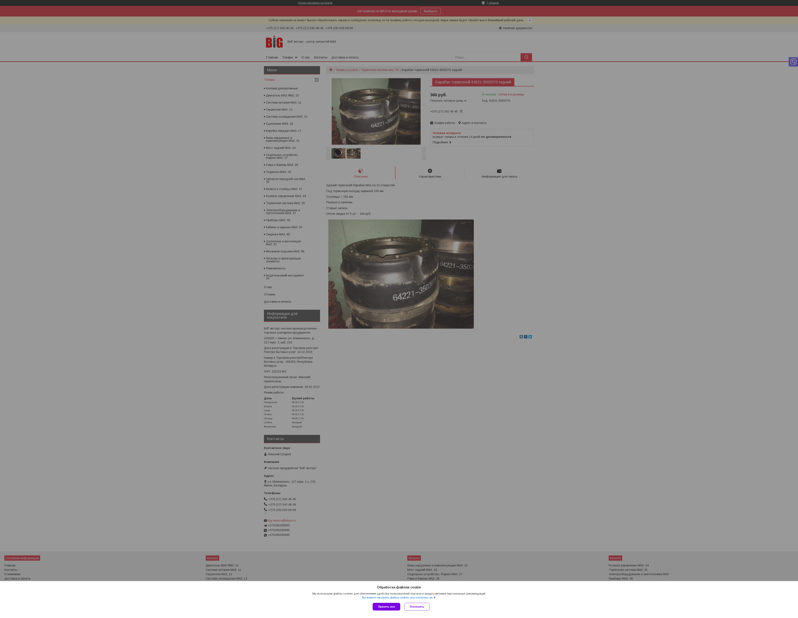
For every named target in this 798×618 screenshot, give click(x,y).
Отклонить (417, 606)
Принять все (386, 606)
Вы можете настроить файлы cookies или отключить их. (397, 597)
